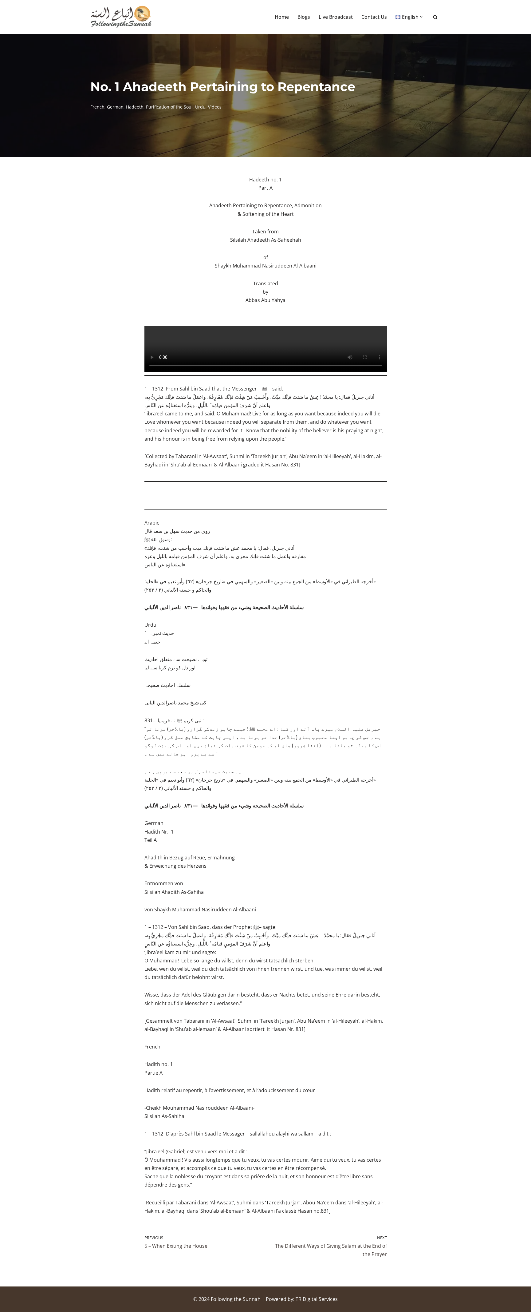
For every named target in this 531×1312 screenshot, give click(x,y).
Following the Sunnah (236, 1299)
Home (282, 17)
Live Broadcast (336, 17)
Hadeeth (135, 107)
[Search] (435, 17)
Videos (215, 107)
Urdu (200, 107)
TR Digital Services (317, 1299)
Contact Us (374, 17)
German (115, 107)
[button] (421, 17)
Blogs (303, 17)
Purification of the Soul (169, 107)
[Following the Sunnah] (121, 17)
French (97, 107)
